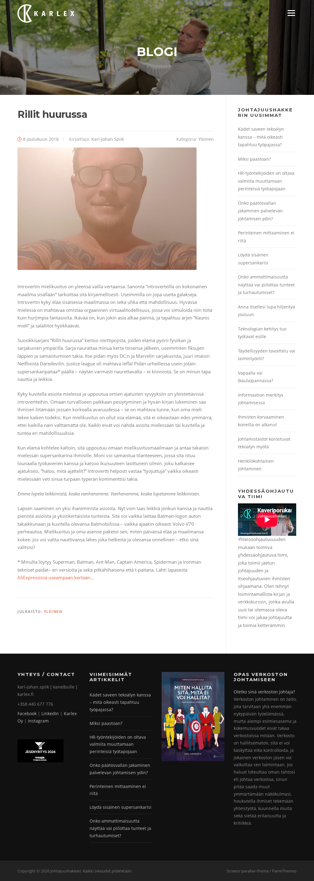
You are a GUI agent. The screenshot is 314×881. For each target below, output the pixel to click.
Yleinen (206, 139)
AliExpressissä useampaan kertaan (53, 577)
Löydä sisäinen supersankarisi (120, 807)
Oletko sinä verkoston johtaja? (264, 692)
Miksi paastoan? (254, 159)
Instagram (38, 721)
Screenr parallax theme (248, 871)
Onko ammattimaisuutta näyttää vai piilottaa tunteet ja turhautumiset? (266, 284)
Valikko (291, 13)
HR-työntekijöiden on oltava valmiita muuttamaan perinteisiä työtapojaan (266, 181)
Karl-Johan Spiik (107, 139)
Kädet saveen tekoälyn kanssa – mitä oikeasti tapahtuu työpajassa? (261, 136)
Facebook (26, 713)
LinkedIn (50, 713)
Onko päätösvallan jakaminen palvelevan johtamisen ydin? (260, 211)
